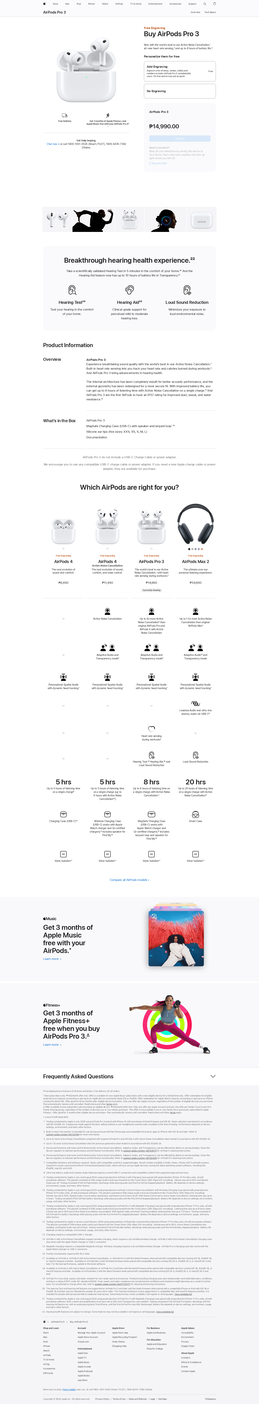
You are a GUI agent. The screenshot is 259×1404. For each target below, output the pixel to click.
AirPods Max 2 (195, 561)
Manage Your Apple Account (91, 1333)
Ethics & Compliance (191, 1362)
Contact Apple (188, 1371)
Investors (185, 1358)
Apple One (83, 1353)
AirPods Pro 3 (54, 12)
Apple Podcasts (85, 1371)
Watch (46, 1350)
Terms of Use (119, 1399)
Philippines (210, 1399)
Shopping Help (119, 1346)
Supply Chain (187, 1346)
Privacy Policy (102, 1399)
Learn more (52, 959)
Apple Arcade (84, 1366)
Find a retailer (69, 1389)
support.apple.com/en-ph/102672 (139, 1151)
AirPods (47, 1355)
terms (109, 1104)
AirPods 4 (63, 561)
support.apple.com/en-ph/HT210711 (112, 1284)
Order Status (118, 1342)
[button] (205, 4)
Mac (45, 1337)
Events (184, 1366)
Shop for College (155, 1349)
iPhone (46, 1346)
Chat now (53, 144)
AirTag (46, 1364)
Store (45, 1333)
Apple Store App (120, 1333)
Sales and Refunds (138, 1399)
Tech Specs (210, 12)
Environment (187, 1337)
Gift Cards (48, 1373)
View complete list (183, 1294)
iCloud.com (83, 1342)
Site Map (162, 1399)
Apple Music (84, 1362)
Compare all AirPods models (128, 880)
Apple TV (82, 1358)
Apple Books (84, 1375)
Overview (195, 12)
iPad (45, 1342)
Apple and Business (156, 1333)
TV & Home (48, 1359)
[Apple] (44, 1321)
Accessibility (187, 1333)
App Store (82, 1380)
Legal (152, 1399)
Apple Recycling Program (124, 1337)
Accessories (49, 1368)
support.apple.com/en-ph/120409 (140, 1158)
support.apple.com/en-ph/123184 (62, 1134)
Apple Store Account (88, 1337)
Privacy (185, 1342)
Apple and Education (157, 1344)
